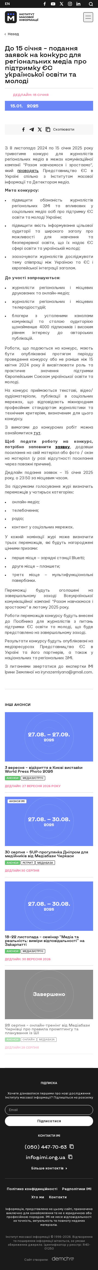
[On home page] (16, 17)
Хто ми (37, 1197)
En (7, 4)
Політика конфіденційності (32, 1189)
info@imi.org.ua (45, 1157)
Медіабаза (45, 862)
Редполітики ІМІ (76, 1189)
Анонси (13, 778)
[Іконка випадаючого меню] (88, 17)
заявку (62, 447)
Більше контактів (47, 1168)
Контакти (58, 1197)
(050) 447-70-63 (45, 1146)
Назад (13, 34)
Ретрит (28, 862)
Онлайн (29, 1039)
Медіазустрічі (33, 778)
